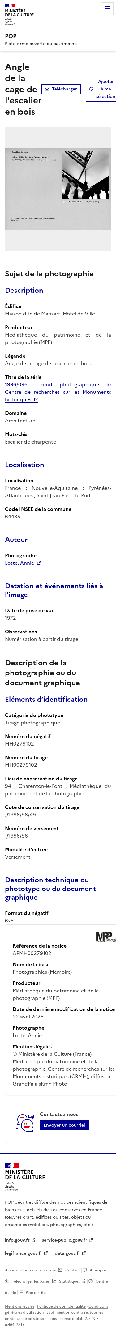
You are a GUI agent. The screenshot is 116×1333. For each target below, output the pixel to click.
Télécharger (64, 89)
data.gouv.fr (67, 1253)
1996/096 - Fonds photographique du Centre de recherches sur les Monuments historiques (58, 392)
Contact (72, 1270)
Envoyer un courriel (64, 1125)
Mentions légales (19, 1306)
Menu (107, 8)
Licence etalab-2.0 (74, 1319)
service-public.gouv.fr (64, 1240)
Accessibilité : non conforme (30, 1270)
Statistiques (69, 1281)
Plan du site (36, 1292)
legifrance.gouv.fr (23, 1253)
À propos (98, 1270)
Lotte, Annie (19, 563)
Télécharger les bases (30, 1281)
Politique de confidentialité (61, 1306)
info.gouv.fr (17, 1240)
